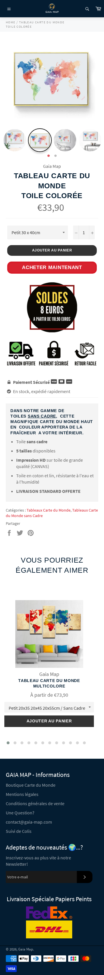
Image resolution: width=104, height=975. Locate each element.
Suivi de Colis (18, 831)
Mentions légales (22, 794)
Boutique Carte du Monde (30, 785)
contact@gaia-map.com (29, 822)
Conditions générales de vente (35, 803)
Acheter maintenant (52, 267)
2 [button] (55, 156)
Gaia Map (25, 949)
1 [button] (48, 156)
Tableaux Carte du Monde (48, 510)
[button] (8, 743)
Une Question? (20, 813)
